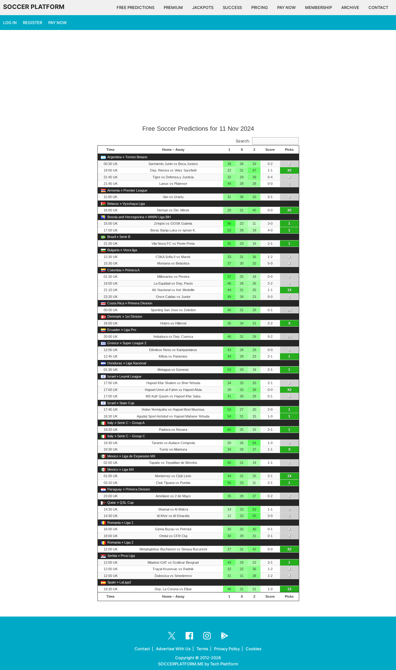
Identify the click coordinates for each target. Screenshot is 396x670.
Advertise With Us (173, 648)
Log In (10, 22)
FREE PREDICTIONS (135, 7)
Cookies (253, 648)
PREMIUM (173, 7)
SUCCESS (232, 7)
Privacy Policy (227, 648)
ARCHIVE (350, 7)
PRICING (259, 7)
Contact (142, 648)
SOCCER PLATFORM (33, 7)
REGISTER (32, 22)
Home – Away (173, 149)
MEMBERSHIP (318, 7)
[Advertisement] (198, 78)
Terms (202, 648)
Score (270, 149)
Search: (243, 140)
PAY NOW (286, 7)
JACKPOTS (202, 7)
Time (110, 149)
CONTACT (378, 7)
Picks (289, 149)
